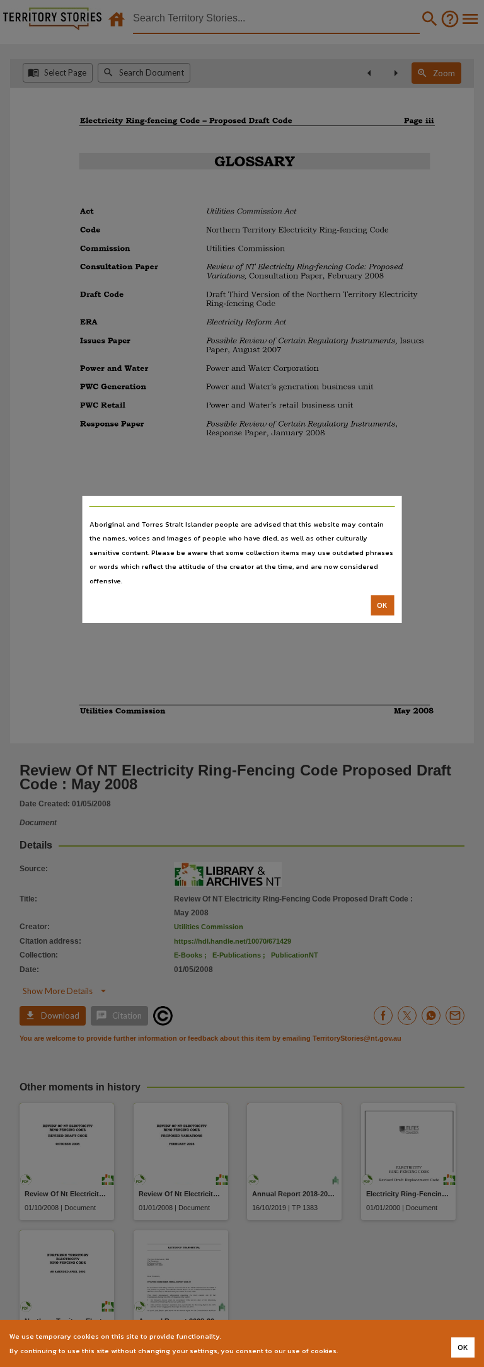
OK (382, 605)
